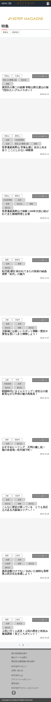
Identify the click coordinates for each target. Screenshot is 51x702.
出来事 (7, 564)
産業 (7, 204)
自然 (7, 140)
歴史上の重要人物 (10, 80)
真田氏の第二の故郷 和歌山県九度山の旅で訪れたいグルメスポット (25, 88)
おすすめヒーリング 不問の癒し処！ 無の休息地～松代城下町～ (25, 448)
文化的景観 (19, 140)
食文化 (23, 80)
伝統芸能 (7, 384)
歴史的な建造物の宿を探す (23, 661)
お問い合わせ (17, 670)
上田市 (17, 556)
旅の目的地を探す (19, 653)
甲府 (17, 380)
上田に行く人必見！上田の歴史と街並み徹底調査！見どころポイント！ (25, 632)
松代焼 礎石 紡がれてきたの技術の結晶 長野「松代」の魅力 (24, 272)
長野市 (17, 260)
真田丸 (5, 32)
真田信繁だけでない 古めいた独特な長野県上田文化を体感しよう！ (25, 572)
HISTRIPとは (17, 675)
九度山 (17, 76)
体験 (7, 84)
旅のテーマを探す (19, 657)
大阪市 (17, 320)
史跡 (7, 144)
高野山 (17, 136)
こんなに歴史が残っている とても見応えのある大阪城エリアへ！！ (25, 508)
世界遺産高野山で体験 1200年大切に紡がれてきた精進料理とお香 (25, 212)
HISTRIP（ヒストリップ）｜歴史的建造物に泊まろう (25, 3)
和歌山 (6, 76)
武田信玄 (15, 32)
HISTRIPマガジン (19, 666)
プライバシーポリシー (21, 679)
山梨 (7, 380)
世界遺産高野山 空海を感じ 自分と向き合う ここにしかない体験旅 (24, 149)
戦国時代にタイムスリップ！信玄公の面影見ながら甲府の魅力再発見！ (25, 392)
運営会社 (15, 683)
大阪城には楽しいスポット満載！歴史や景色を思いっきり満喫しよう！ (25, 332)
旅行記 (7, 208)
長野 (7, 260)
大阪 (7, 320)
